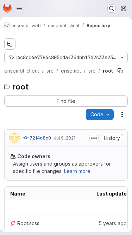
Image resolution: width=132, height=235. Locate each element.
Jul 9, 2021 (64, 138)
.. (11, 208)
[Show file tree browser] (9, 44)
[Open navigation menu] (19, 8)
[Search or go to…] (111, 8)
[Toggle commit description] (94, 138)
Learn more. (78, 171)
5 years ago (113, 223)
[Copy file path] (120, 70)
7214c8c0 (40, 138)
